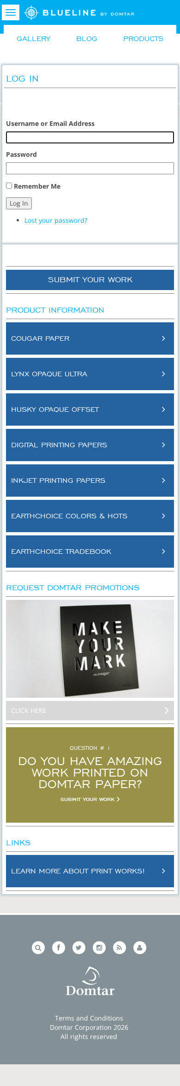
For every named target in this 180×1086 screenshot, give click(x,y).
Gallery (33, 38)
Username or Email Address (50, 123)
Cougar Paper (40, 338)
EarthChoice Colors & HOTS (69, 515)
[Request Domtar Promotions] (90, 649)
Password (21, 154)
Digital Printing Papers (59, 444)
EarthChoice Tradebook (61, 551)
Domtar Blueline (79, 15)
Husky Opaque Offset (55, 409)
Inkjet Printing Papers (58, 480)
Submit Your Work (90, 279)
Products (143, 38)
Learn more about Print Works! (78, 870)
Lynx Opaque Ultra (49, 373)
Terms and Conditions (89, 1018)
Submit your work (88, 799)
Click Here (29, 710)
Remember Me (37, 186)
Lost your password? (55, 220)
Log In (19, 203)
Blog (86, 38)
